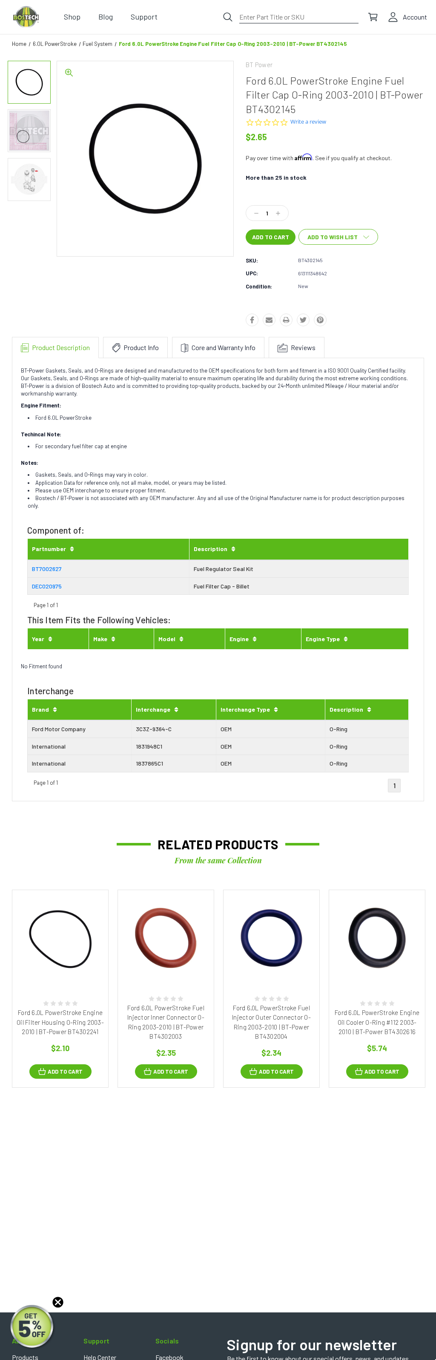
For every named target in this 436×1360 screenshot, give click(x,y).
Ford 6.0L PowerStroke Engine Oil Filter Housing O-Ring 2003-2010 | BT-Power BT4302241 (60, 1022)
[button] (33, 1327)
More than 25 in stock (276, 178)
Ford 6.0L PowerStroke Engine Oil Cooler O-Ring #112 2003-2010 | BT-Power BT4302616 (377, 1022)
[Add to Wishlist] (68, 970)
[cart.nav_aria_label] (373, 17)
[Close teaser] (58, 1302)
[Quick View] (51, 970)
